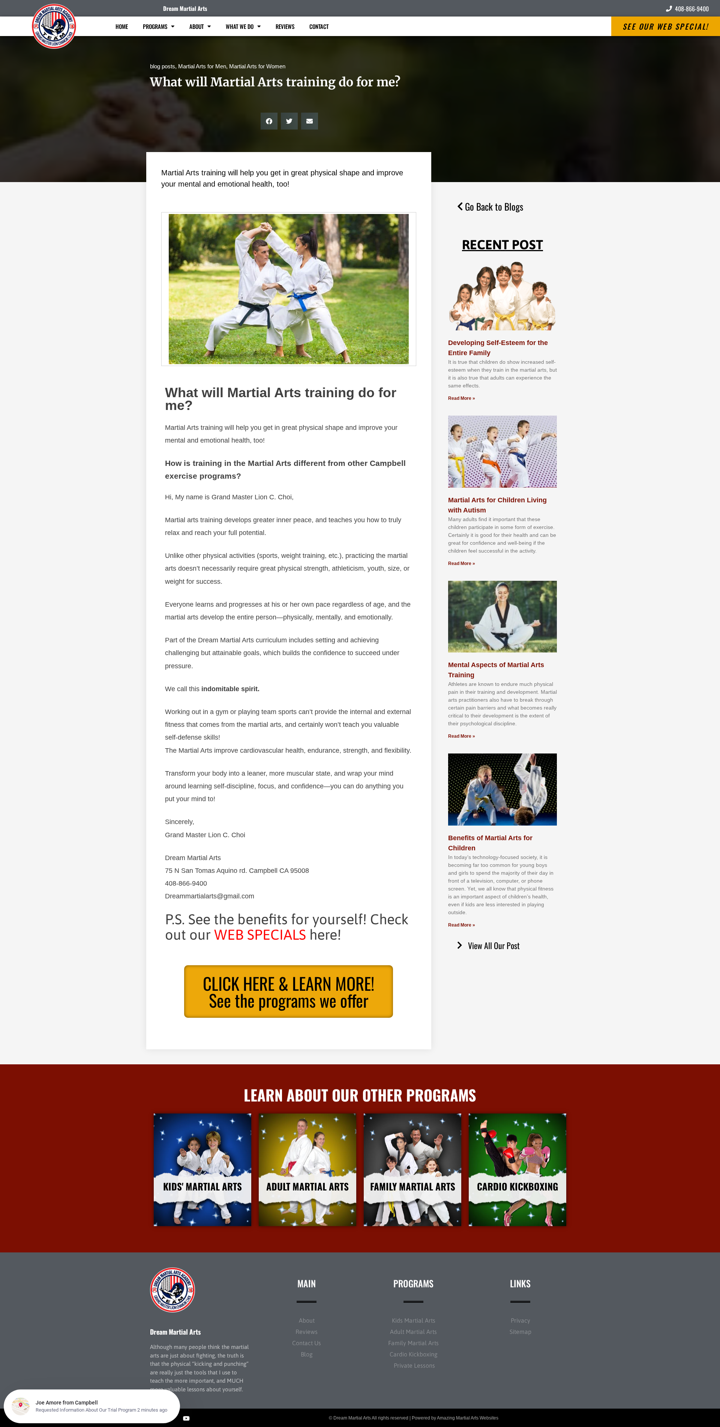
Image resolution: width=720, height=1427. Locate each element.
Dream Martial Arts (185, 8)
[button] (269, 121)
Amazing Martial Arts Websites (467, 1418)
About (196, 26)
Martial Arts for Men (202, 66)
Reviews (285, 26)
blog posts (162, 66)
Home (122, 26)
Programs (155, 26)
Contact (318, 26)
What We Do (240, 26)
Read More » (461, 398)
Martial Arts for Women (257, 66)
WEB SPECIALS (260, 935)
